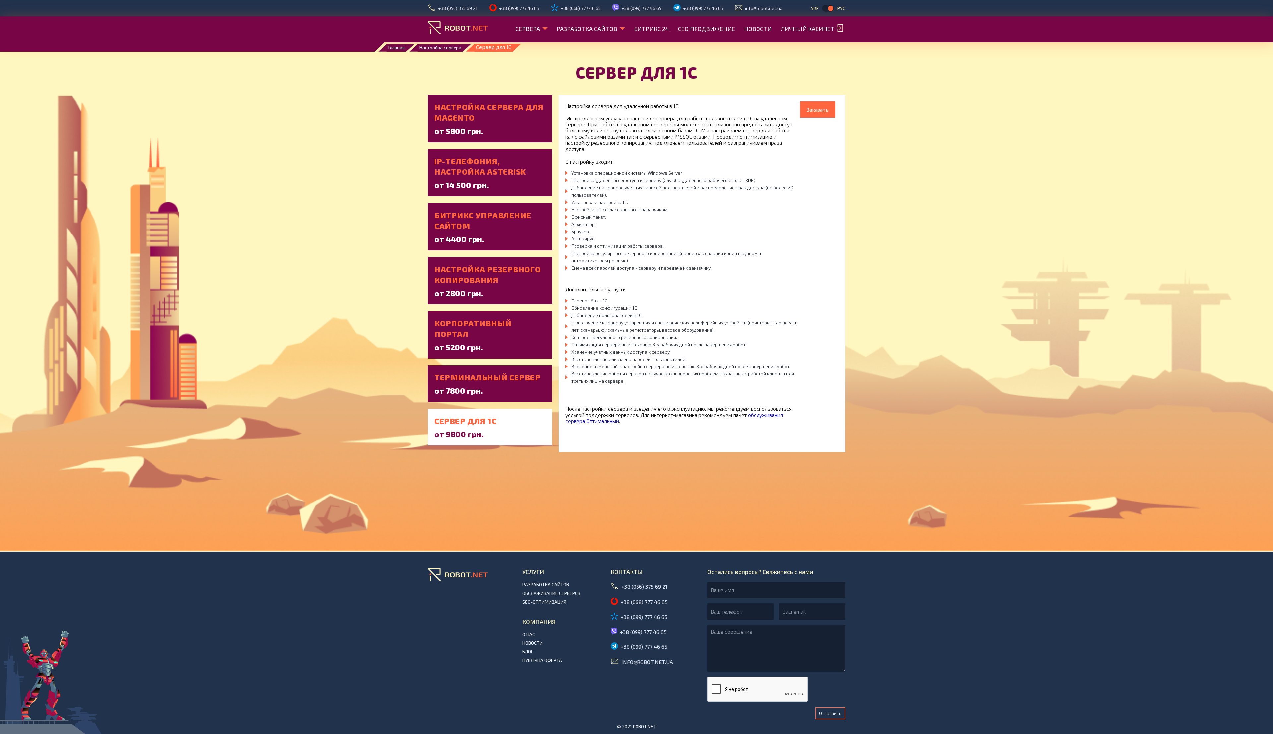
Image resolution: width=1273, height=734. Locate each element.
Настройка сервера (440, 47)
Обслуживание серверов (551, 593)
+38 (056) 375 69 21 (458, 8)
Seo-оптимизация (544, 602)
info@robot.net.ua (764, 8)
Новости (758, 28)
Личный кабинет (808, 28)
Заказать (818, 109)
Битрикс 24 (651, 28)
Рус (841, 8)
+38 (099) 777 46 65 (519, 8)
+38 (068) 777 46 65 (581, 8)
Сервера (527, 28)
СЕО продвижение (706, 28)
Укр (815, 8)
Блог (527, 651)
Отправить (830, 713)
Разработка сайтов (587, 28)
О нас (528, 634)
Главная (396, 47)
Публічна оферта (542, 660)
